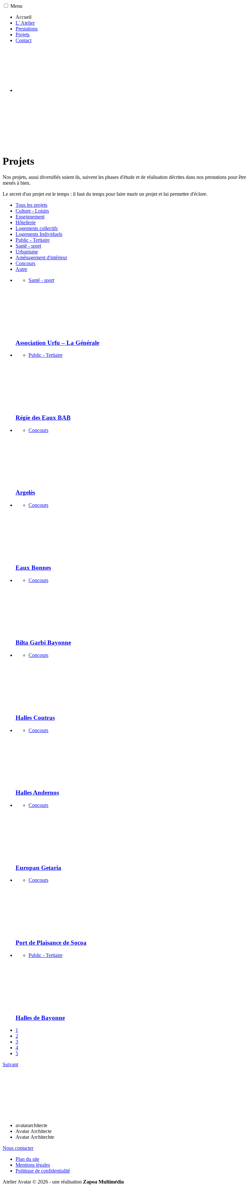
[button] (6, 6)
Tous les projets (31, 205)
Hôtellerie (26, 222)
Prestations (27, 28)
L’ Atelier (25, 23)
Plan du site (27, 1159)
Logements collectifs (37, 228)
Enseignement (30, 216)
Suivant (10, 1064)
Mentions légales (33, 1165)
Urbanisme (27, 251)
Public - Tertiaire (33, 240)
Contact (23, 40)
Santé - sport (28, 246)
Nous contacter (18, 1148)
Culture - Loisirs (32, 211)
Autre (21, 269)
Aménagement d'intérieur (41, 257)
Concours (25, 263)
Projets (23, 34)
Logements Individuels (39, 234)
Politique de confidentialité (43, 1170)
